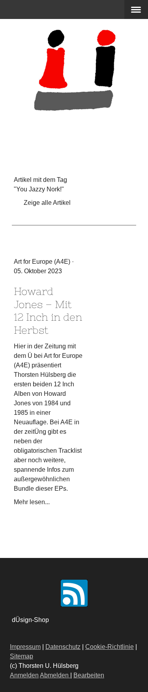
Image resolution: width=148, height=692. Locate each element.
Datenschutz (63, 646)
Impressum (25, 646)
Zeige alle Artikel (47, 202)
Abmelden (55, 675)
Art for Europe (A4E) (42, 261)
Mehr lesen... (32, 502)
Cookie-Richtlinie (109, 646)
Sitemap (21, 656)
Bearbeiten (88, 675)
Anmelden (24, 675)
